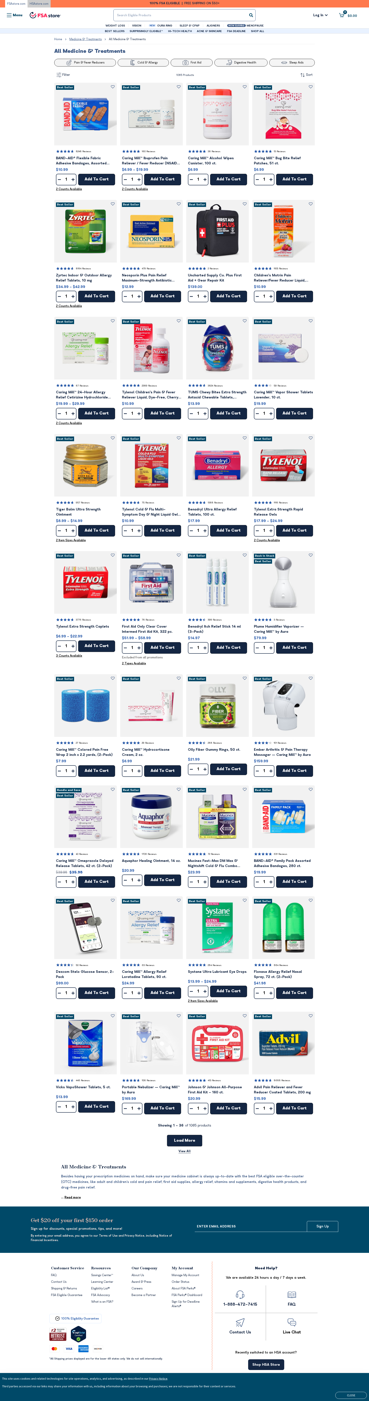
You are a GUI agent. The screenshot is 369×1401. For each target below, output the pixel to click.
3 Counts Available (69, 656)
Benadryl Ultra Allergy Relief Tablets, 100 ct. (212, 511)
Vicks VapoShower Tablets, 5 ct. (83, 1087)
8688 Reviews (282, 1080)
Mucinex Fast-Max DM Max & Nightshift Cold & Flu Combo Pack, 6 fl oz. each (213, 864)
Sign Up (322, 1226)
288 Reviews (215, 743)
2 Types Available (134, 663)
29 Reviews (148, 743)
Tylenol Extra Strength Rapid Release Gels (278, 511)
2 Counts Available (69, 189)
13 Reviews (280, 151)
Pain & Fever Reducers (89, 62)
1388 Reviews (215, 502)
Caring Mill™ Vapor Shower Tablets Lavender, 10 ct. (283, 394)
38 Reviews (214, 151)
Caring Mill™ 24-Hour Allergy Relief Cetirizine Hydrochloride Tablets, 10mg (82, 395)
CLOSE (351, 1395)
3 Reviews (279, 619)
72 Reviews (214, 854)
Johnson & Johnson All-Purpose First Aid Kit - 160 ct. (215, 1089)
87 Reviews (82, 385)
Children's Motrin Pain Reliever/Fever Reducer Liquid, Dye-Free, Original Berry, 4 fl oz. (281, 278)
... (71, 1197)
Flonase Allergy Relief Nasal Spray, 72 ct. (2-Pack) (278, 974)
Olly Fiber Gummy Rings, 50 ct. (214, 750)
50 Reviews (82, 965)
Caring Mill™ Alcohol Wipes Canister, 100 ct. (211, 160)
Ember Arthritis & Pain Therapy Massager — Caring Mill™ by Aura (282, 752)
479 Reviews (148, 268)
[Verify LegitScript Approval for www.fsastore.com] (78, 1334)
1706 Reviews (149, 854)
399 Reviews (215, 619)
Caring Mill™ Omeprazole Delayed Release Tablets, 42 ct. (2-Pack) (84, 863)
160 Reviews (148, 151)
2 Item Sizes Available (71, 540)
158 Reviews (148, 1080)
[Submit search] (251, 15)
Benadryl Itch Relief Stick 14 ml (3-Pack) (214, 629)
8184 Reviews (83, 268)
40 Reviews (82, 854)
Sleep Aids (296, 62)
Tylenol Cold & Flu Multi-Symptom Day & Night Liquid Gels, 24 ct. (151, 512)
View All (185, 1151)
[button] (85, 114)
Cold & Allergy (148, 62)
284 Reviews (214, 965)
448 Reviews (83, 1080)
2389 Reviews (149, 385)
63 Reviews (148, 965)
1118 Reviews (281, 502)
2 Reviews (213, 268)
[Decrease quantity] (59, 179)
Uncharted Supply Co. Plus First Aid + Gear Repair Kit (215, 277)
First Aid (196, 62)
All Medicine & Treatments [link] (127, 39)
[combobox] (184, 15)
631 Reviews (280, 854)
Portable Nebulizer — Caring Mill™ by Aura (151, 1089)
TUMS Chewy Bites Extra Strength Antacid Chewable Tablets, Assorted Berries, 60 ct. (217, 395)
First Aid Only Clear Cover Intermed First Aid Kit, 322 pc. (147, 629)
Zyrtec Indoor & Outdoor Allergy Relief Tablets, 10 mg (84, 277)
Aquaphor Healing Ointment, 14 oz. (151, 861)
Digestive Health (245, 62)
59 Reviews (280, 385)
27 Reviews (82, 743)
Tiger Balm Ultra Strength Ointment (78, 511)
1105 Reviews (281, 268)
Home (58, 39)
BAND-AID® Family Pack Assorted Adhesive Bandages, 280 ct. (282, 863)
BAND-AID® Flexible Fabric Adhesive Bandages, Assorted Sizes (81, 161)
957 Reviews (83, 502)
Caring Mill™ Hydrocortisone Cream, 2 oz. (146, 752)
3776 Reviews (83, 619)
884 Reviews (281, 965)
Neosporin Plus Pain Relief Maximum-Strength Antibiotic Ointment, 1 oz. (147, 278)
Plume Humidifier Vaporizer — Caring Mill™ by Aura (279, 629)
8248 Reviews (83, 151)
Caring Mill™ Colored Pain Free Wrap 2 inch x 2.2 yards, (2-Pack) (84, 752)
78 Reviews (148, 619)
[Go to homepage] (45, 15)
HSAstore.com (39, 4)
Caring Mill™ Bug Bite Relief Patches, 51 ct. (277, 160)
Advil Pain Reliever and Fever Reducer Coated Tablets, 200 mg (282, 1089)
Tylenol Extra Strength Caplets (82, 626)
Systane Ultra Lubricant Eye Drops (217, 972)
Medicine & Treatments (85, 39)
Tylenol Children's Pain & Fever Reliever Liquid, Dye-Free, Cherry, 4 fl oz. (150, 395)
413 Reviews (214, 1080)
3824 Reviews (215, 385)
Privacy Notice (158, 1378)
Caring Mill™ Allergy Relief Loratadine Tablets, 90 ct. (144, 974)
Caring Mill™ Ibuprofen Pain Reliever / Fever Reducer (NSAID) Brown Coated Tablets (150, 161)
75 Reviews (148, 502)
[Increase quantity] (73, 179)
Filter (66, 75)
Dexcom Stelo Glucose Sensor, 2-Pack (85, 974)
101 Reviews (280, 743)
